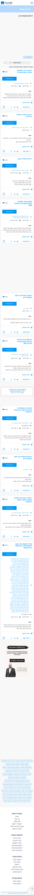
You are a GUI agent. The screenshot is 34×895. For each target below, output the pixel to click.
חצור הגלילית (19, 576)
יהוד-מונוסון (12, 579)
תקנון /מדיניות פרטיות (17, 826)
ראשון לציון (20, 607)
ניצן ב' (18, 594)
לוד (12, 560)
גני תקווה (18, 573)
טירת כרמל (14, 578)
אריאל (27, 566)
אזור (12, 561)
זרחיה (13, 575)
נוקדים (24, 594)
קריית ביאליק (20, 603)
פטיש (21, 600)
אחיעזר (18, 563)
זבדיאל (22, 575)
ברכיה (18, 570)
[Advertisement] (17, 36)
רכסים (12, 607)
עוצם (17, 597)
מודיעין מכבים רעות (20, 585)
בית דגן (24, 567)
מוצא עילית (22, 587)
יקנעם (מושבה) (25, 581)
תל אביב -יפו (14, 558)
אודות (17, 816)
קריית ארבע (14, 601)
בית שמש (22, 83)
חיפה (24, 576)
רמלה (15, 560)
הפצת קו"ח (17, 862)
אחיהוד (27, 563)
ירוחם (12, 581)
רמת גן (27, 609)
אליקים (27, 564)
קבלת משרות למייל (17, 869)
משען (27, 592)
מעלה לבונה (19, 589)
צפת (28, 601)
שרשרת (24, 612)
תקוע (13, 612)
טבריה (18, 578)
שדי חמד (26, 610)
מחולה (20, 588)
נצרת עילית (22, 595)
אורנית (19, 564)
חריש (13, 576)
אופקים (21, 561)
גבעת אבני (18, 572)
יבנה (21, 579)
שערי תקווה (14, 610)
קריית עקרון (26, 606)
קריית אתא (26, 603)
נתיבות (15, 595)
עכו (25, 598)
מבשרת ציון (16, 83)
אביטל (17, 587)
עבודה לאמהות (17, 843)
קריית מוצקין (19, 604)
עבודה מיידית (17, 838)
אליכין (15, 563)
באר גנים (15, 566)
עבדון (20, 597)
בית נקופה (19, 567)
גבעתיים (27, 573)
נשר (18, 595)
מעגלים (13, 588)
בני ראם (22, 570)
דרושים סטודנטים (17, 845)
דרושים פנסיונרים (17, 848)
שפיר (27, 612)
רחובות (16, 607)
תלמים (16, 612)
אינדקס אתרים (17, 872)
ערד (15, 598)
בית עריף (14, 567)
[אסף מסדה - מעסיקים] (17, 676)
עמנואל (22, 598)
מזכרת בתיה (26, 588)
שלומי (19, 610)
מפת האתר (17, 821)
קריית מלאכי (13, 603)
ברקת (12, 570)
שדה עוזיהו (12, 609)
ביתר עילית (13, 569)
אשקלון (20, 566)
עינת (27, 598)
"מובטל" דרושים (17, 824)
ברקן (15, 570)
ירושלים (27, 83)
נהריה (23, 592)
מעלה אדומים (15, 127)
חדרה (27, 576)
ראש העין (26, 607)
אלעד (23, 564)
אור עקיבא (15, 564)
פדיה (12, 587)
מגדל (15, 584)
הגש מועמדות (9, 79)
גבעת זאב (12, 572)
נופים (11, 592)
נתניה (23, 597)
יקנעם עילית (18, 581)
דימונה (14, 573)
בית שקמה (18, 569)
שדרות (27, 597)
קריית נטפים (13, 604)
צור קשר (17, 819)
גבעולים (23, 572)
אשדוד (23, 566)
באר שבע (22, 560)
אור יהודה (16, 561)
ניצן (21, 594)
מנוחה (17, 588)
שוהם (22, 610)
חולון (28, 558)
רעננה (17, 609)
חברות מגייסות (17, 867)
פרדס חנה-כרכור (16, 600)
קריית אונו (19, 601)
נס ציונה (14, 594)
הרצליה (27, 575)
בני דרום (27, 570)
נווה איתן (15, 592)
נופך (28, 594)
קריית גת (19, 558)
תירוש (19, 612)
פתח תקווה (26, 561)
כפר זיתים (26, 582)
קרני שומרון (13, 606)
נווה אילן (20, 592)
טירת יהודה (26, 579)
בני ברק (27, 560)
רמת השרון (22, 609)
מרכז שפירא (14, 591)
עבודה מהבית (17, 840)
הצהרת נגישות (17, 829)
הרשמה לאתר (17, 860)
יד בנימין (18, 579)
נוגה (15, 587)
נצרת (27, 595)
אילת (18, 560)
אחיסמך (23, 563)
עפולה (17, 598)
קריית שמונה (19, 606)
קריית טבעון (26, 604)
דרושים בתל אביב (17, 850)
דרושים (17, 864)
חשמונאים (23, 578)
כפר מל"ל (16, 582)
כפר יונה (21, 582)
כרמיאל (24, 584)
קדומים (24, 601)
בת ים (27, 572)
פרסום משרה (17, 884)
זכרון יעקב (18, 575)
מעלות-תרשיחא (21, 591)
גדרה (23, 573)
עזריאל (13, 597)
